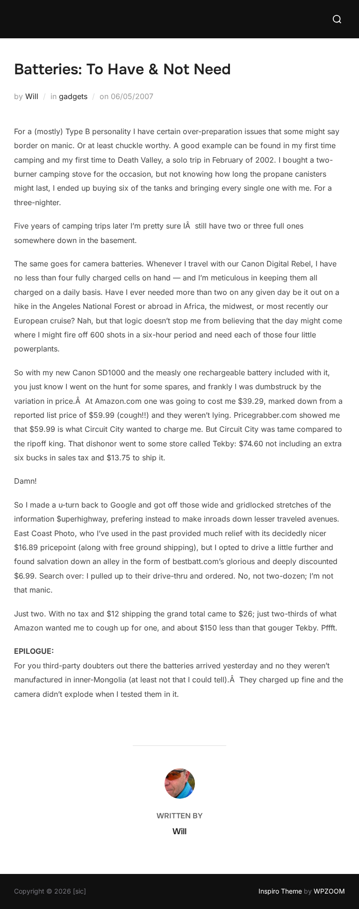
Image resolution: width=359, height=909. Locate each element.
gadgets (73, 96)
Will (31, 96)
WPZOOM (329, 891)
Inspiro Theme (280, 891)
